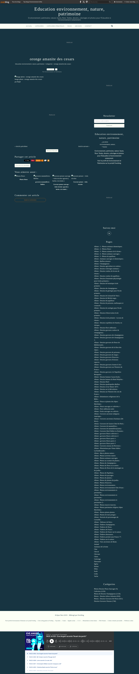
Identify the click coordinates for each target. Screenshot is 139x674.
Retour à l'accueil (52, 150)
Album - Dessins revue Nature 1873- (106, 387)
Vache (96, 576)
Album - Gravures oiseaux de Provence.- (107, 446)
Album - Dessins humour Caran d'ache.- (107, 377)
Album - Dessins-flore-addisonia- (105, 328)
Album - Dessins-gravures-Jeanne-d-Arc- (108, 365)
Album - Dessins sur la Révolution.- (106, 389)
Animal (96, 544)
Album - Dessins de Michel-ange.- (105, 298)
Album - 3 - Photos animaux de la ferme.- (108, 251)
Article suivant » (83, 146)
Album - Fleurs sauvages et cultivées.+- (107, 406)
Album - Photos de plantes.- (103, 478)
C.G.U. (79, 620)
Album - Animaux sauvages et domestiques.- (109, 259)
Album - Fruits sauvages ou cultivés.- (106, 411)
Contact (88, 26)
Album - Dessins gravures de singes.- (106, 355)
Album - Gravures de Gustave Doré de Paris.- (109, 424)
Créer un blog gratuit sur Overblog (45, 620)
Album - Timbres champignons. (104, 524)
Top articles (57, 620)
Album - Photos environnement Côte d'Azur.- (109, 488)
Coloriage (97, 559)
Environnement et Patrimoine (18, 620)
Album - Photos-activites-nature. (105, 456)
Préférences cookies (128, 620)
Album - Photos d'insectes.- (103, 483)
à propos (74, 646)
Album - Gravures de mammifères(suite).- (108, 429)
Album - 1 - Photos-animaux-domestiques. (108, 246)
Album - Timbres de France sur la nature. (107, 532)
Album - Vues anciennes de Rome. (105, 542)
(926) (107, 596)
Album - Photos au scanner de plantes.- (107, 461)
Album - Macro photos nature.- (104, 453)
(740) (105, 601)
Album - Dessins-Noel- (101, 382)
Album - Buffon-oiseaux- (102, 261)
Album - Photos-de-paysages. (104, 475)
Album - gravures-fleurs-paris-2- (105, 441)
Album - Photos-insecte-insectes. (105, 505)
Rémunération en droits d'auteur (90, 620)
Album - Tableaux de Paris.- (103, 522)
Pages (69, 26)
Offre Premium (102, 620)
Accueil (29, 26)
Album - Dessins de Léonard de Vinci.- (107, 296)
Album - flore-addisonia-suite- (104, 409)
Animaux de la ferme (101, 547)
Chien (96, 556)
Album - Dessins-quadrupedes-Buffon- (107, 384)
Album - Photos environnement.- (105, 485)
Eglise (96, 564)
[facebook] (80, 2)
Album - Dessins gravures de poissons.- (107, 352)
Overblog (81, 615)
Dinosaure (97, 561)
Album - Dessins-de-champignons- (105, 288)
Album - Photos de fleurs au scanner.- (106, 465)
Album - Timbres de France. (103, 529)
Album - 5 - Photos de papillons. (105, 256)
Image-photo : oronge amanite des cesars (28, 79)
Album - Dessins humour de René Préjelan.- (108, 379)
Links (96, 574)
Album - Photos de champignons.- (105, 463)
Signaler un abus (72, 620)
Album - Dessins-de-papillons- (104, 301)
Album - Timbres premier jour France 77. (107, 537)
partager (63, 646)
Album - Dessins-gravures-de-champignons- (109, 335)
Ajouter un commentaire (30, 200)
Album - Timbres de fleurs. (103, 527)
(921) (108, 599)
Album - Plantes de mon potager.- (105, 515)
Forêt (96, 571)
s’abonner (52, 646)
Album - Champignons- (102, 264)
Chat (95, 549)
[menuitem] (29, 26)
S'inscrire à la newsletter (22, 165)
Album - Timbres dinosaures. (103, 534)
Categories (49, 64)
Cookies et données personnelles (115, 620)
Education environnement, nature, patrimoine (69, 11)
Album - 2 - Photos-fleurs (102, 249)
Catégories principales (55, 26)
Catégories (39, 26)
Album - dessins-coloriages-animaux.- (107, 269)
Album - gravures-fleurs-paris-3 (105, 443)
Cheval (96, 552)
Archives (78, 26)
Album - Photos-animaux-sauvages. (106, 458)
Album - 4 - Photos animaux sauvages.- (107, 254)
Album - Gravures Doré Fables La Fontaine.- (109, 431)
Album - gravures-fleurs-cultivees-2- (106, 436)
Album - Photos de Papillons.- (104, 473)
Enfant (96, 566)
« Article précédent (21, 146)
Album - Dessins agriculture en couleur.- (107, 266)
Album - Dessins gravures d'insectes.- (106, 357)
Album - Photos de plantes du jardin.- (106, 480)
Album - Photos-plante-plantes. (104, 512)
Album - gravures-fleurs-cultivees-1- (106, 433)
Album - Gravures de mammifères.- (106, 426)
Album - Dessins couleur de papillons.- (107, 276)
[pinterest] (87, 2)
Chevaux (97, 554)
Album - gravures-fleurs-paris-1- (105, 438)
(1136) (107, 594)
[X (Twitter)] (83, 2)
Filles (96, 569)
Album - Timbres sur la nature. (104, 539)
